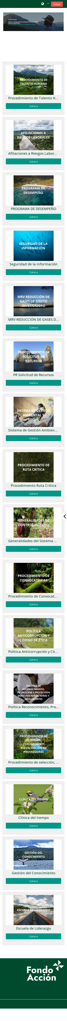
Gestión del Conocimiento (33, 873)
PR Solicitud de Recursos (33, 374)
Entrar (57, 4)
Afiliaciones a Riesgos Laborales (34, 153)
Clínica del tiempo (33, 817)
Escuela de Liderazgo (33, 928)
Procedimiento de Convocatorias (35, 596)
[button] (45, 4)
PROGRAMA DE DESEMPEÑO (33, 208)
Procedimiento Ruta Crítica (33, 485)
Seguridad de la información (33, 264)
